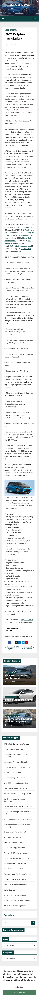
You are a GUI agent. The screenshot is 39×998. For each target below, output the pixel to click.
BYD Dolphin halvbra (24, 227)
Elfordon (13, 30)
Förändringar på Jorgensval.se (16, 778)
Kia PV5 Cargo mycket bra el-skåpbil (18, 819)
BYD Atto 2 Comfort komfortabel (16, 676)
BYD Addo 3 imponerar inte (20, 246)
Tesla (14, 697)
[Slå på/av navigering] (36, 18)
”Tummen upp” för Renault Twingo (17, 874)
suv (20, 104)
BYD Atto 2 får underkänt (14, 837)
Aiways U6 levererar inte (27, 648)
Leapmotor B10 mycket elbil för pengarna (18, 720)
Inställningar (19, 987)
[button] (32, 19)
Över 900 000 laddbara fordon (16, 783)
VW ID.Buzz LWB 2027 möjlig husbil (18, 794)
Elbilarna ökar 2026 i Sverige (15, 879)
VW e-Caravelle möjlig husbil (15, 906)
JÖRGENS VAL (19, 5)
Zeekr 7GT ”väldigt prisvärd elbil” (16, 858)
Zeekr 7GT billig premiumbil (14, 848)
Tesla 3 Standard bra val (19, 699)
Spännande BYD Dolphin (13, 648)
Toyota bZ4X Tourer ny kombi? (16, 853)
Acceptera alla (19, 992)
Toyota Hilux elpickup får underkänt (18, 806)
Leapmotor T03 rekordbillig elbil (16, 762)
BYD (7, 30)
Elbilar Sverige (9, 890)
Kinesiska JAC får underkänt (15, 832)
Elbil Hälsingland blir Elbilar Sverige (17, 901)
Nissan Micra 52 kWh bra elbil (15, 864)
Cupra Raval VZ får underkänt (15, 885)
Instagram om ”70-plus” (13, 773)
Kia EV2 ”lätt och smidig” (13, 869)
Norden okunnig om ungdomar (16, 895)
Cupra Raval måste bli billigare (15, 788)
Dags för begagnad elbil (13, 842)
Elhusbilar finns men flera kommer (17, 767)
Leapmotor (16, 716)
